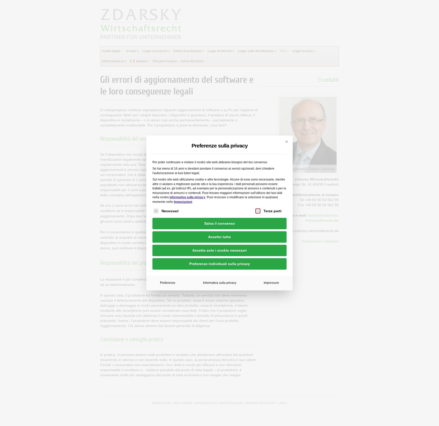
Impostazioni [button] (183, 202)
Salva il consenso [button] (219, 223)
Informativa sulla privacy (219, 283)
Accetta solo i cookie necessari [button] (219, 250)
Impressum (271, 283)
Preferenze (167, 283)
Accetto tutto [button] (219, 237)
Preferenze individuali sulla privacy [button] (219, 264)
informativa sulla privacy (187, 197)
